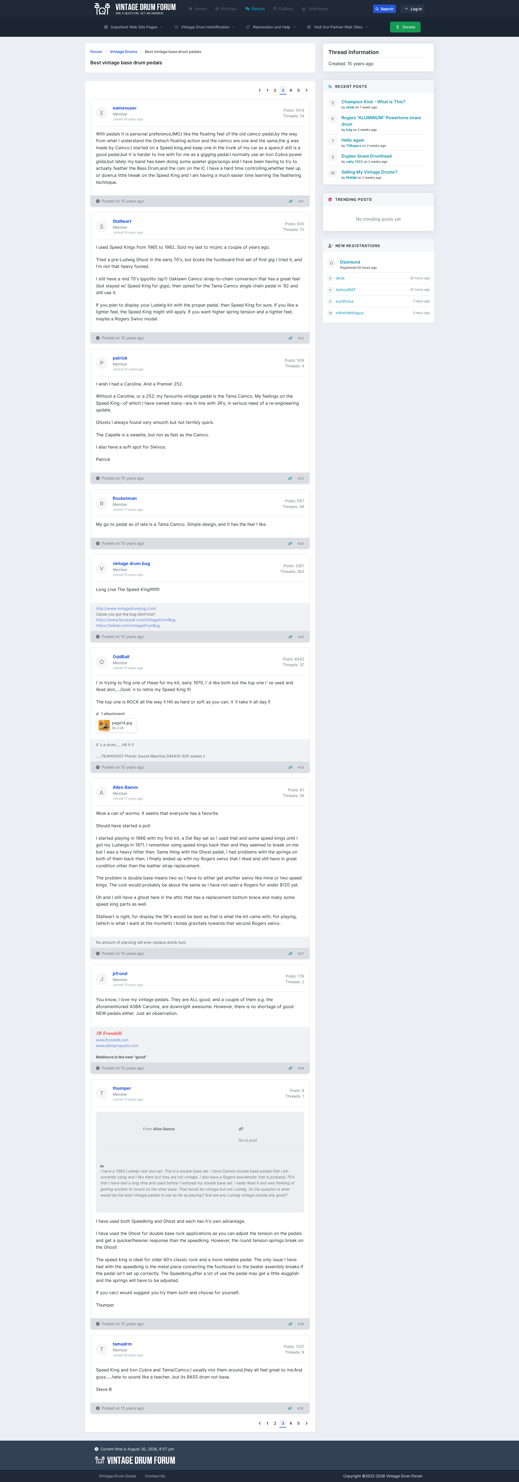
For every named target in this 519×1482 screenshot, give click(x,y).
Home (201, 8)
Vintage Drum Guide (117, 1476)
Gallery (286, 8)
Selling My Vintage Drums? (369, 172)
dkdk (340, 278)
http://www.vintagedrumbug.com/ (126, 608)
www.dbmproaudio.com (117, 1045)
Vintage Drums (123, 51)
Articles (229, 8)
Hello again (352, 140)
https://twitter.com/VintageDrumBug (128, 625)
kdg (349, 130)
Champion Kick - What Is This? (373, 101)
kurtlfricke (345, 301)
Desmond (350, 262)
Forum (258, 8)
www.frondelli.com (112, 1040)
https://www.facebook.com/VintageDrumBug (135, 619)
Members (318, 8)
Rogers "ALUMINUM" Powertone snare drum (381, 121)
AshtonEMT (346, 289)
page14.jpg (122, 722)
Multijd (352, 177)
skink (350, 107)
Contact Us (155, 1476)
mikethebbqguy (350, 312)
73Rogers (354, 146)
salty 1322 (355, 162)
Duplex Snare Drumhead (366, 156)
